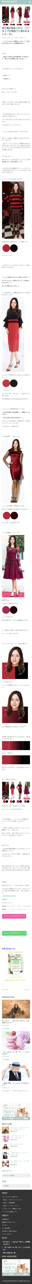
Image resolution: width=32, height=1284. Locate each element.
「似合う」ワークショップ (10, 1205)
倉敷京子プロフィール (8, 1222)
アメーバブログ (6, 1234)
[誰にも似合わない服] (5, 1146)
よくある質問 (6, 1228)
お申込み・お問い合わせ (9, 1231)
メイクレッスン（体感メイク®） (12, 1208)
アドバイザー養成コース (9, 1211)
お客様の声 (5, 1219)
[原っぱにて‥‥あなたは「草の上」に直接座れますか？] (16, 1009)
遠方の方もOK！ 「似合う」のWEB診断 (18, 906)
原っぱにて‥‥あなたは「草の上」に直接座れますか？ (15, 1022)
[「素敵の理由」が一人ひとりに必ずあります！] (16, 1071)
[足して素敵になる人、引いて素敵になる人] (5, 1163)
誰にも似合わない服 (16, 1144)
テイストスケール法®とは (10, 1196)
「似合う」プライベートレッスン (12, 1200)
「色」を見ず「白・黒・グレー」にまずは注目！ (15, 1053)
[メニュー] (30, 2)
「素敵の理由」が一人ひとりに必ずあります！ (15, 1084)
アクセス (4, 1225)
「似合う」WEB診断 (8, 1202)
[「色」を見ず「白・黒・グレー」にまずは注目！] (16, 1040)
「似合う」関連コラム (20, 37)
